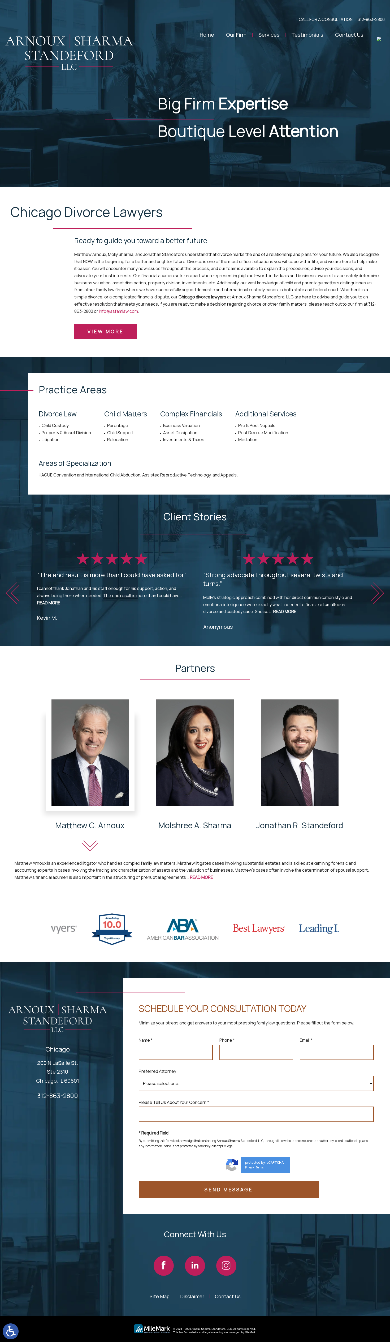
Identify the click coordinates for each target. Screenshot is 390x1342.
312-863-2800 (371, 19)
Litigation (50, 439)
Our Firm (236, 34)
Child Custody (55, 425)
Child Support (120, 433)
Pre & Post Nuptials (256, 425)
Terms (260, 1167)
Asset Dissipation (180, 433)
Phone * (227, 1040)
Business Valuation (181, 425)
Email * (306, 1040)
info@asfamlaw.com (118, 311)
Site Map (160, 1296)
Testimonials (307, 34)
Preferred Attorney (157, 1071)
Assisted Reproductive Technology (176, 475)
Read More (48, 603)
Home (207, 34)
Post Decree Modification (263, 433)
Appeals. (229, 475)
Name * (146, 1040)
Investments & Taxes (183, 439)
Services (268, 34)
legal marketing (214, 1332)
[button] (12, 593)
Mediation (247, 439)
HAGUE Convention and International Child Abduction (89, 475)
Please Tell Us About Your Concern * (174, 1102)
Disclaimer (192, 1296)
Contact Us (349, 34)
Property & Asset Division (66, 433)
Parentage (117, 425)
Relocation (117, 439)
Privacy (249, 1167)
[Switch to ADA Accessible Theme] (11, 1331)
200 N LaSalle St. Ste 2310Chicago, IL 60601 (57, 1071)
